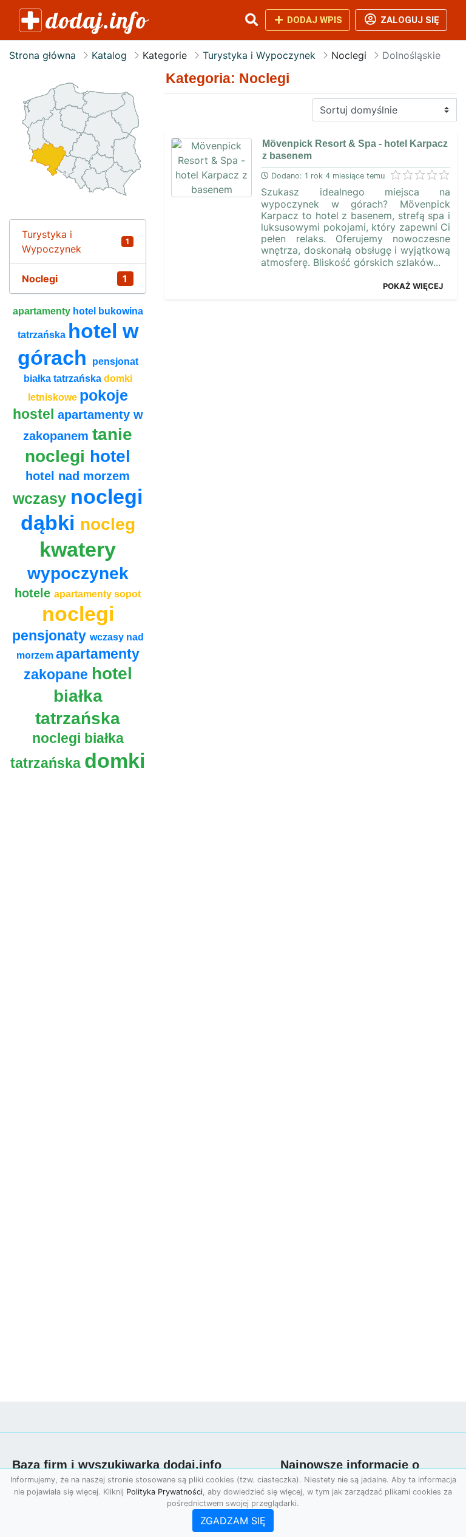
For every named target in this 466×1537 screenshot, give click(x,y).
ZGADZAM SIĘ (233, 1521)
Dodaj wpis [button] (313, 20)
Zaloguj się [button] (408, 20)
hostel (35, 414)
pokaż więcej (413, 286)
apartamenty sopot (97, 594)
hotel (110, 456)
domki (114, 761)
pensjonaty (51, 635)
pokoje (103, 395)
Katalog (109, 55)
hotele (34, 593)
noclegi (78, 614)
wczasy (41, 498)
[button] (251, 20)
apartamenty (43, 311)
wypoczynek (78, 573)
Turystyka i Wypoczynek (259, 55)
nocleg (107, 524)
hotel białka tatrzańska (83, 695)
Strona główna (42, 55)
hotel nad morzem (77, 476)
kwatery (77, 549)
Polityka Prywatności (164, 1491)
